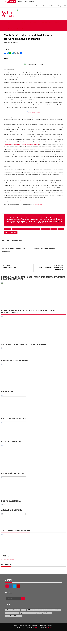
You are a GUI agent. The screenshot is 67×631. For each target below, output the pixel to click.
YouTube (51, 6)
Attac (8, 610)
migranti (54, 229)
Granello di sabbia (20, 23)
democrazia (38, 610)
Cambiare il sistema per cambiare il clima (27, 1)
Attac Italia (7, 229)
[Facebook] (10, 586)
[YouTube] (18, 586)
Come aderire (42, 625)
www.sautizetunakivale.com (22, 200)
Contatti (20, 28)
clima (23, 610)
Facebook (38, 6)
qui (58, 221)
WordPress (49, 627)
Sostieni (50, 625)
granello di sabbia (34, 229)
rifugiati (7, 232)
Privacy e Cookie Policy (25, 625)
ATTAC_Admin (7, 42)
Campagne (44, 23)
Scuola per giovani (55, 23)
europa (8, 613)
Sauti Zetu (14, 232)
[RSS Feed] (7, 586)
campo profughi (17, 229)
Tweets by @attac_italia (7, 559)
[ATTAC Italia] (3, 23)
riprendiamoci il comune (13, 616)
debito (30, 610)
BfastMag (36, 627)
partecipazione (46, 613)
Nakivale (61, 229)
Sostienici (10, 28)
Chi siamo (10, 23)
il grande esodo (46, 229)
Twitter (45, 6)
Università (33, 23)
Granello (25, 229)
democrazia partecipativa (52, 610)
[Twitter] (14, 586)
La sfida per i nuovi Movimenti (45, 248)
